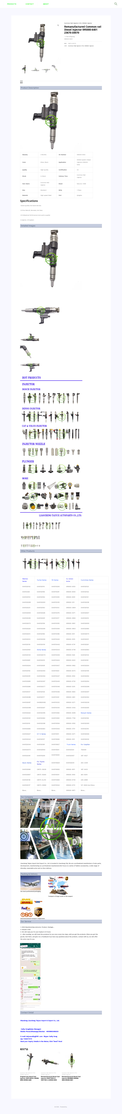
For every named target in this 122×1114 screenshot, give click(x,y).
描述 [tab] (21, 83)
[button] (11, 4)
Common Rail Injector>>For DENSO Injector (78, 23)
